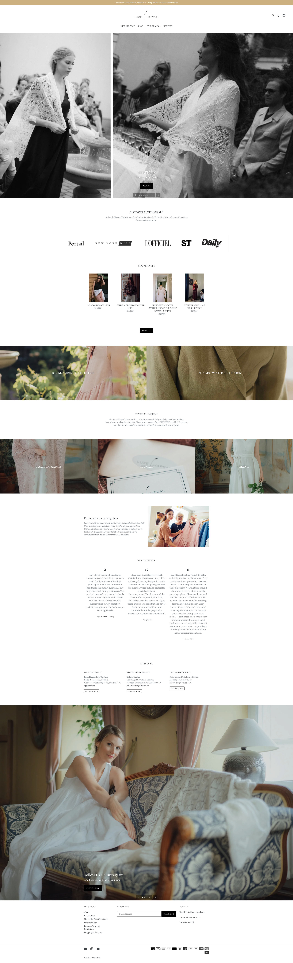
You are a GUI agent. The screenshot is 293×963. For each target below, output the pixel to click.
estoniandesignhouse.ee (138, 685)
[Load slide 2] (142, 195)
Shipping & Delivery (93, 932)
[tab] (143, 649)
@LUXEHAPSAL (93, 888)
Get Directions (91, 691)
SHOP (146, 186)
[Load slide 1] (140, 195)
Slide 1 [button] (143, 649)
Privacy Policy (90, 922)
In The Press (89, 915)
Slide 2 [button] (146, 649)
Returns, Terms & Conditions (92, 927)
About (87, 912)
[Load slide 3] (144, 195)
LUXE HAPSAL (95, 957)
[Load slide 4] (146, 195)
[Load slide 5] (148, 195)
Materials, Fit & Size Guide (96, 919)
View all (146, 330)
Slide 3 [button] (150, 649)
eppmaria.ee (89, 685)
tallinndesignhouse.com (180, 682)
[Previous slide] (135, 194)
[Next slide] (152, 194)
